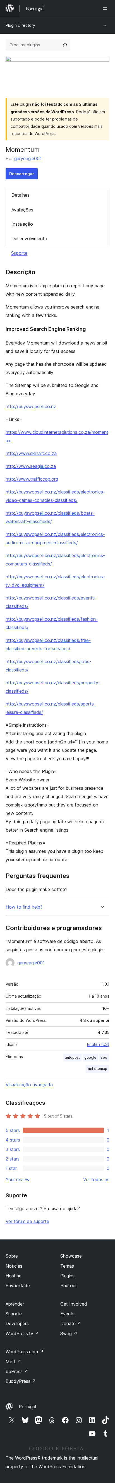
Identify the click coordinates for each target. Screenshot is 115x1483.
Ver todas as (96, 1179)
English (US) (98, 1044)
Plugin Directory (20, 25)
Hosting (13, 1276)
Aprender (15, 1304)
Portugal (27, 1406)
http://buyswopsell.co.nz (31, 406)
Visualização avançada (29, 1084)
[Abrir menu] (106, 8)
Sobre (12, 1256)
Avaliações (22, 210)
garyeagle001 (28, 158)
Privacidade (18, 1285)
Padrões (69, 1285)
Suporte (19, 253)
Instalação (22, 224)
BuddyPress (21, 1381)
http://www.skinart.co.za (31, 453)
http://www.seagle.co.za (31, 466)
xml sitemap (97, 1068)
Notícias (14, 1266)
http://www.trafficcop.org (32, 479)
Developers (17, 1323)
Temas (67, 1266)
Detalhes (20, 195)
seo (104, 1057)
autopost (72, 1057)
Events (67, 1313)
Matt (13, 1361)
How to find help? (24, 907)
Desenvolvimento (29, 238)
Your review (18, 1179)
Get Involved (73, 1304)
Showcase (71, 1256)
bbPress (17, 1371)
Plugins (67, 1276)
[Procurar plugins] (64, 44)
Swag (68, 1333)
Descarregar (21, 173)
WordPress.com (25, 1351)
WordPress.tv (22, 1333)
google (90, 1057)
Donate (70, 1323)
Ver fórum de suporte (27, 1221)
